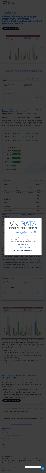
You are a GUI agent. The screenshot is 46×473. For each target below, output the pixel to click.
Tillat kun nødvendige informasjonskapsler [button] (23, 250)
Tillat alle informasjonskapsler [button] (23, 247)
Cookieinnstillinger (22, 244)
